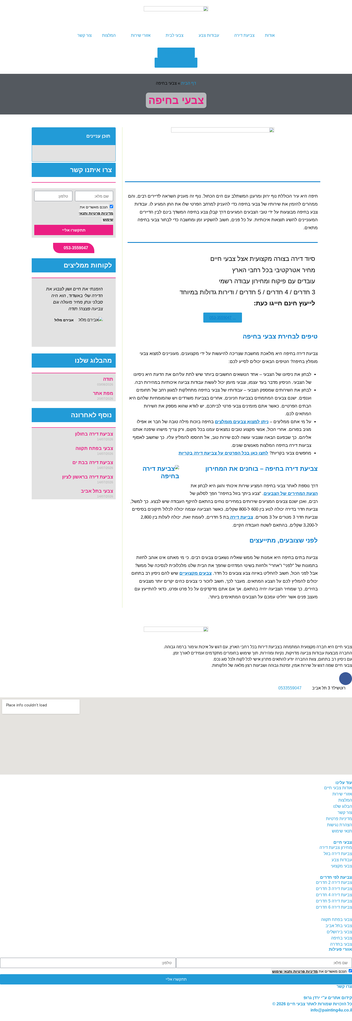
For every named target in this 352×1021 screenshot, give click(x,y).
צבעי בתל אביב (97, 491)
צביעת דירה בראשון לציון (87, 477)
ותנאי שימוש (282, 971)
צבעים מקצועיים (195, 573)
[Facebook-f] (345, 678)
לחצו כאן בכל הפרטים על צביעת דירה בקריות (223, 453)
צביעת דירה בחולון (94, 434)
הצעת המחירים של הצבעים (291, 493)
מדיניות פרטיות (100, 213)
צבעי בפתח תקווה (94, 448)
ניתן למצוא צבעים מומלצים (242, 421)
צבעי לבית (174, 35)
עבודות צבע (209, 35)
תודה (108, 379)
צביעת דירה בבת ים (92, 462)
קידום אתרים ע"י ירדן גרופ (328, 998)
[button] (38, 136)
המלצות (109, 35)
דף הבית (188, 83)
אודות (270, 35)
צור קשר (84, 35)
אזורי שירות (140, 35)
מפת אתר (103, 393)
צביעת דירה (244, 35)
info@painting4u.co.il (331, 1010)
